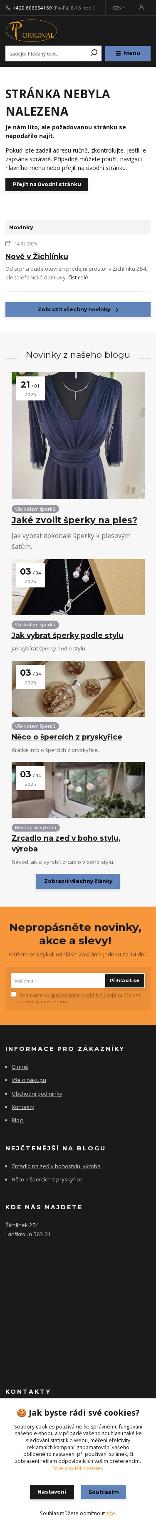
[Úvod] (32, 30)
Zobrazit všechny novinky (74, 309)
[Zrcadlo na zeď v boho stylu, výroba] (78, 790)
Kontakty (23, 1107)
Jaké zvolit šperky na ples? (74, 520)
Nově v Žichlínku (36, 256)
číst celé (78, 277)
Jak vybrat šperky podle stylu (68, 635)
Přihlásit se (124, 980)
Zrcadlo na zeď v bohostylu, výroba (56, 1166)
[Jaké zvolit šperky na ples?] (78, 435)
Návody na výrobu (35, 827)
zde (110, 1513)
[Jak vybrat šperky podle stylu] (78, 587)
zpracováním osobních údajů (83, 995)
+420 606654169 (32, 7)
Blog (17, 1120)
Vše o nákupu (29, 1080)
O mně (20, 1066)
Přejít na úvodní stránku (47, 184)
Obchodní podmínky (37, 1093)
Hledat (94, 53)
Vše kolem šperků (35, 509)
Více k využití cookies (78, 1468)
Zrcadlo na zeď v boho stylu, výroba (66, 843)
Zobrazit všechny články (78, 881)
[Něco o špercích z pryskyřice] (78, 689)
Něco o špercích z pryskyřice (67, 736)
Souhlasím (104, 1492)
